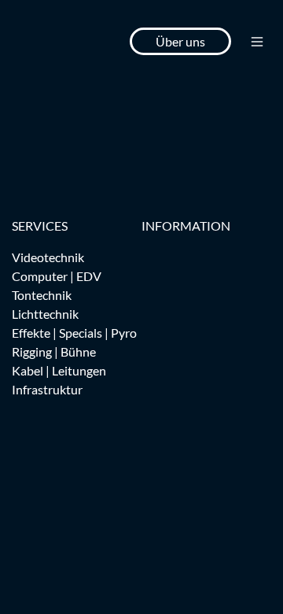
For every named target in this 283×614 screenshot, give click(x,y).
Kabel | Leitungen (59, 370)
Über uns (180, 41)
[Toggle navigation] (257, 41)
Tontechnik (42, 294)
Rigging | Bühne (54, 351)
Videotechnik (48, 257)
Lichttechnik (45, 313)
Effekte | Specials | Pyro (74, 332)
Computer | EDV (56, 275)
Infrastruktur (47, 389)
